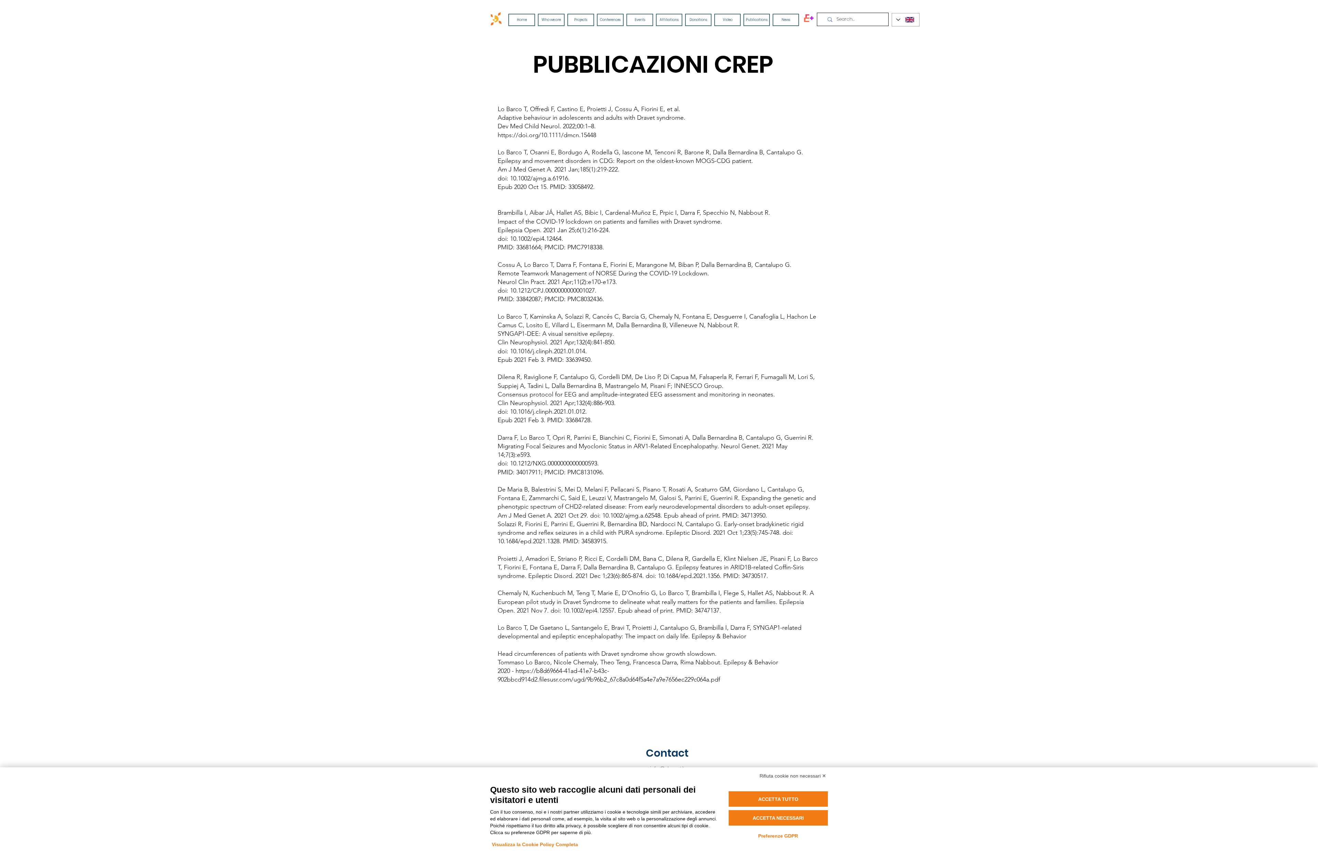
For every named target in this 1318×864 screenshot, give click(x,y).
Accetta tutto (778, 799)
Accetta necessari (778, 818)
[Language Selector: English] (906, 19)
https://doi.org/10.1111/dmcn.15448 (547, 135)
